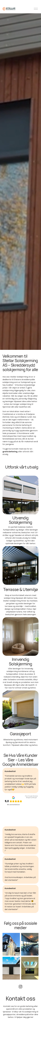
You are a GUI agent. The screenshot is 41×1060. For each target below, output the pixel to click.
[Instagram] (20, 986)
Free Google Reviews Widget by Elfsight (31, 796)
